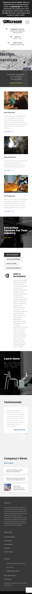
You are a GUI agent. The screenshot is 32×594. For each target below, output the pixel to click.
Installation (7, 548)
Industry (14, 367)
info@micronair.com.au (12, 571)
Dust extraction (8, 540)
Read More (7, 237)
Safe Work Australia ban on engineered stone (19, 488)
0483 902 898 (15, 7)
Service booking (8, 552)
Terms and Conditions (10, 575)
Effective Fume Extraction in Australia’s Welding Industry (15, 479)
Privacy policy (7, 579)
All (5, 363)
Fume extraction (8, 544)
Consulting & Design (9, 537)
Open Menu (27, 22)
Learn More (27, 68)
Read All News (8, 463)
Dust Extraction (14, 363)
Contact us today (15, 83)
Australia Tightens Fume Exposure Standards (14, 471)
